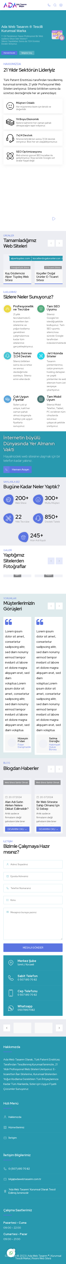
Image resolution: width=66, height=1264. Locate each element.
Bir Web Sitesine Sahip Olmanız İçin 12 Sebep (16, 805)
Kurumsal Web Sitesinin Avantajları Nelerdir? (45, 807)
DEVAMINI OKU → (17, 829)
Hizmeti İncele (9, 53)
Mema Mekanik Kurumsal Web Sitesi (46, 276)
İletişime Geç (26, 53)
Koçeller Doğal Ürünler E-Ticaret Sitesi (16, 276)
